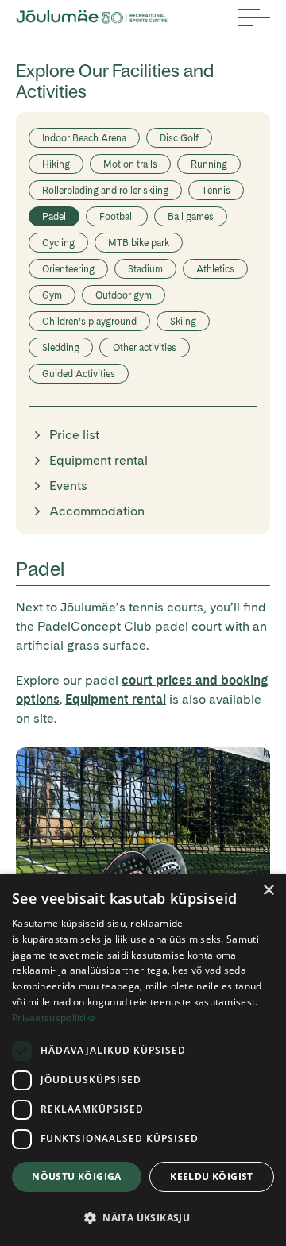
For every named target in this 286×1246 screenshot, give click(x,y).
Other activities (144, 347)
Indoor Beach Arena (84, 138)
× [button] (268, 891)
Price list (74, 434)
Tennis (216, 190)
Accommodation (97, 511)
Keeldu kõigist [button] (211, 1176)
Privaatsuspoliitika (54, 1017)
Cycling (58, 243)
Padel (54, 216)
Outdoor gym (123, 295)
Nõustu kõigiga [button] (77, 1176)
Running (209, 164)
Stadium (145, 269)
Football (116, 216)
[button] (143, 1218)
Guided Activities (78, 374)
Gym (52, 295)
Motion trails (130, 164)
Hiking (56, 164)
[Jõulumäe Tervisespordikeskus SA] (92, 17)
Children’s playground (89, 321)
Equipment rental (98, 460)
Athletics (215, 269)
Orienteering (68, 269)
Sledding (60, 347)
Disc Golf (179, 138)
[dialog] (143, 1060)
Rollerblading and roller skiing (105, 190)
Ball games (191, 216)
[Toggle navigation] (254, 17)
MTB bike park (138, 243)
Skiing (183, 321)
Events (68, 485)
